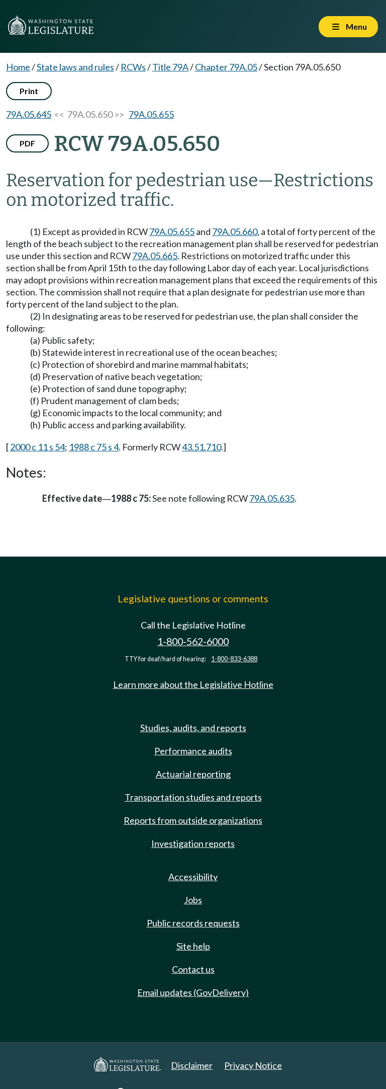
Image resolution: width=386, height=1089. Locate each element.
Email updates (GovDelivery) (193, 992)
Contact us (193, 969)
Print (29, 91)
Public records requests (193, 922)
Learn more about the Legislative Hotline (193, 684)
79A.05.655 (151, 114)
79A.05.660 (234, 231)
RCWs (133, 66)
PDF (27, 143)
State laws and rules (75, 66)
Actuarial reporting (193, 774)
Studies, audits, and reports (193, 727)
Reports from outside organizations (193, 820)
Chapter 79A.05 (226, 66)
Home (18, 66)
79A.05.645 (28, 114)
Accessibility (193, 876)
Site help (193, 946)
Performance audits (193, 750)
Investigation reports (193, 843)
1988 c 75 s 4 (94, 446)
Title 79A (170, 66)
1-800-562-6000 (193, 641)
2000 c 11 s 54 (37, 446)
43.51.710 (201, 446)
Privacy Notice (253, 1065)
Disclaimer (192, 1065)
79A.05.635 (272, 498)
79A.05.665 (154, 255)
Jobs (193, 899)
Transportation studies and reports (193, 797)
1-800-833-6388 (234, 659)
